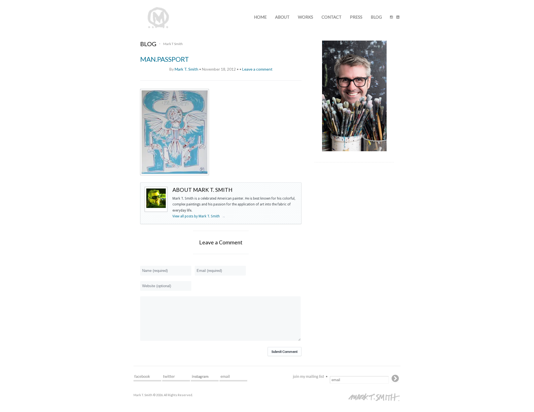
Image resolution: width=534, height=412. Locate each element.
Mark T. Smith (186, 69)
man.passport (164, 59)
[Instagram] (391, 17)
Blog (376, 16)
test (147, 377)
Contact (332, 16)
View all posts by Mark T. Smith (198, 216)
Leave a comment (257, 69)
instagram (205, 377)
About (282, 16)
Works (305, 16)
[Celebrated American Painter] (158, 28)
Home (260, 16)
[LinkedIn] (397, 17)
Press (356, 16)
